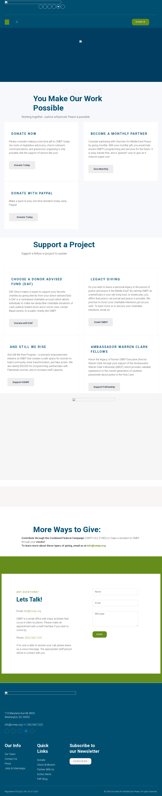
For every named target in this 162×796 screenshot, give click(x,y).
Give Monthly (100, 169)
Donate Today (22, 165)
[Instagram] (45, 7)
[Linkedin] (54, 7)
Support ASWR (20, 382)
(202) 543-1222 (33, 637)
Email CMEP (101, 322)
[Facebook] (41, 7)
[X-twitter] (63, 7)
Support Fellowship (104, 387)
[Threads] (49, 7)
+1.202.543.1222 (33, 724)
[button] (7, 22)
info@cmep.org (96, 545)
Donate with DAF (23, 323)
